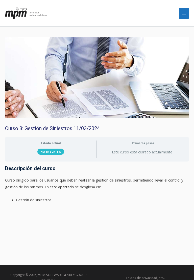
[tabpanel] (97, 184)
